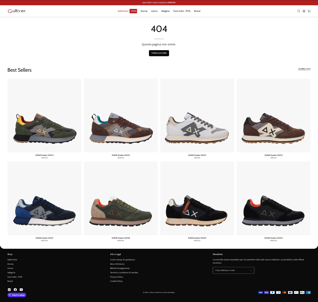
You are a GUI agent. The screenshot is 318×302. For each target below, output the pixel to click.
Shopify (172, 292)
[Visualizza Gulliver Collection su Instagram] (8, 290)
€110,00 (197, 158)
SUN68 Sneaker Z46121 (44, 238)
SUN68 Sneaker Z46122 (197, 155)
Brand (10, 281)
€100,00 (44, 241)
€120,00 (197, 241)
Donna (10, 264)
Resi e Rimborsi (117, 264)
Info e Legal (115, 254)
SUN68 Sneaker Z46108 (121, 238)
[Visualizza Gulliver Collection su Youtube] (20, 290)
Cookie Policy (116, 281)
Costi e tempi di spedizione (122, 260)
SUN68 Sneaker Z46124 (44, 155)
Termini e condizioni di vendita (124, 272)
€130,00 (44, 158)
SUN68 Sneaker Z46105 (197, 238)
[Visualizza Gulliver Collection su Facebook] (14, 290)
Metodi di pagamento (120, 268)
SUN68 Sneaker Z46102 (273, 238)
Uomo (10, 268)
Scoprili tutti (304, 69)
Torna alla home (159, 53)
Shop (9, 254)
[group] (159, 2)
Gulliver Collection (155, 292)
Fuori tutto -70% (14, 277)
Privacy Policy (116, 277)
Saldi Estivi (12, 260)
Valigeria (11, 272)
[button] (127, 11)
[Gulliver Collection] (16, 11)
